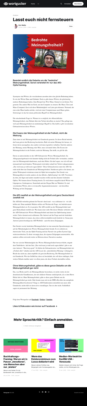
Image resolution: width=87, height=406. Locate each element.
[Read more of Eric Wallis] (15, 26)
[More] (38, 4)
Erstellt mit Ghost (79, 392)
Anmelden (67, 4)
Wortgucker (6, 392)
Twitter (42, 299)
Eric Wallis (22, 25)
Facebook (35, 299)
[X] (39, 392)
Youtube (49, 299)
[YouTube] (45, 392)
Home (33, 4)
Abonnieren (78, 4)
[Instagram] (48, 392)
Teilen (71, 26)
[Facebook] (42, 392)
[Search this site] (61, 3)
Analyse (15, 15)
